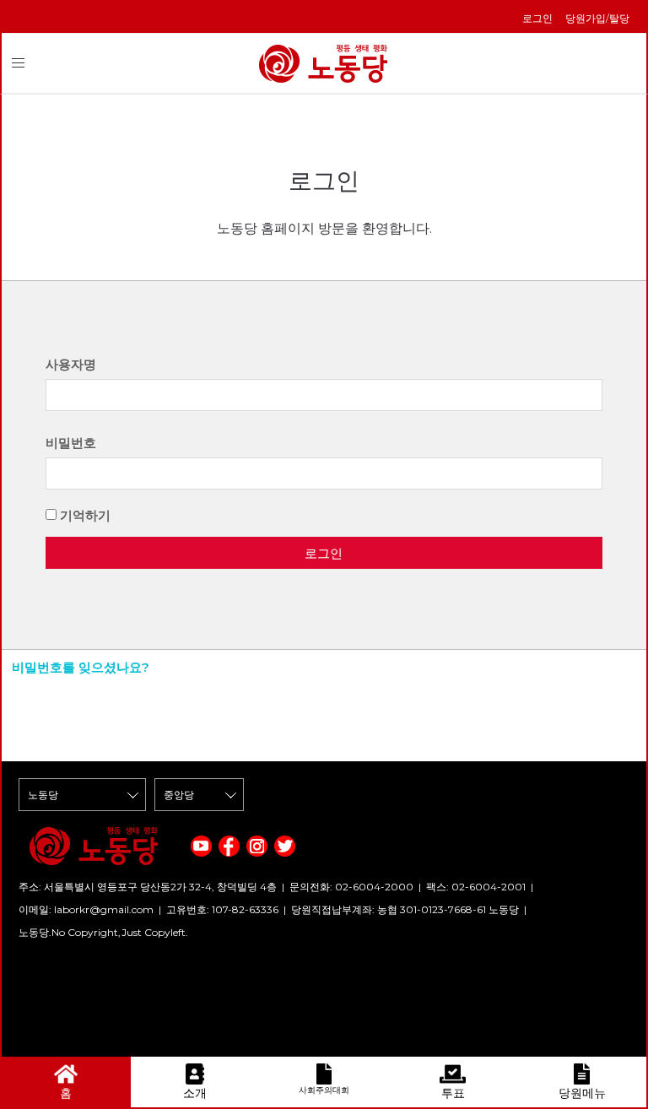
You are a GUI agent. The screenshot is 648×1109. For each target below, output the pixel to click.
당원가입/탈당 (597, 18)
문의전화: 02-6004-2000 (351, 886)
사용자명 (71, 364)
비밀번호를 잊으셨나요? (80, 667)
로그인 (537, 18)
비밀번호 (71, 443)
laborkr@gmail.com (104, 909)
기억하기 (85, 515)
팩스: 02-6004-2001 (476, 886)
